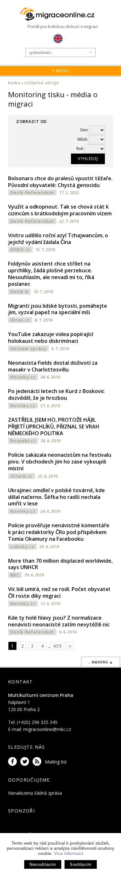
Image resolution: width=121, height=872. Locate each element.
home (14, 83)
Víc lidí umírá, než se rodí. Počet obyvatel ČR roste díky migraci (59, 592)
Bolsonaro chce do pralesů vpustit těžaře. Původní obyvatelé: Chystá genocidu (60, 182)
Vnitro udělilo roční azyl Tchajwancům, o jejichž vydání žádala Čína (58, 239)
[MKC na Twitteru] (25, 762)
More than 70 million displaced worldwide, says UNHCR (60, 564)
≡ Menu (60, 70)
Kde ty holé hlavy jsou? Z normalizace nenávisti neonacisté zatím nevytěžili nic (59, 621)
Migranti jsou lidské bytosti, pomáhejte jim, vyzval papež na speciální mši (57, 309)
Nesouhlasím (42, 864)
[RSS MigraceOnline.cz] (38, 762)
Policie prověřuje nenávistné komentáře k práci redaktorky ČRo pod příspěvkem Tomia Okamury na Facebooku (58, 532)
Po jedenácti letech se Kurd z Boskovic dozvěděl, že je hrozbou (56, 394)
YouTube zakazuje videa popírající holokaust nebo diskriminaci (50, 337)
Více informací (68, 853)
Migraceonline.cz (60, 14)
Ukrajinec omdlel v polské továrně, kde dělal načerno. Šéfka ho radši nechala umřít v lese (56, 497)
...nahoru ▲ (100, 662)
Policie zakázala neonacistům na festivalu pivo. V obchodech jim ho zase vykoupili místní (59, 461)
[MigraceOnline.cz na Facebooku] (13, 762)
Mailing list (56, 762)
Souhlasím (81, 864)
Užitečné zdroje (42, 83)
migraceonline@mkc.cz (47, 729)
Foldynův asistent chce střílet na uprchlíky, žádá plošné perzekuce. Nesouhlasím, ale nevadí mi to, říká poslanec (51, 273)
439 (57, 645)
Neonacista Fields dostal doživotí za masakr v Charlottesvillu (52, 366)
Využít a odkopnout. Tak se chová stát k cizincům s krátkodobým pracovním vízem (60, 210)
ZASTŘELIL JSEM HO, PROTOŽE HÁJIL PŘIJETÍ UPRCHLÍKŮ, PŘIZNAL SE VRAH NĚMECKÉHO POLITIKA (53, 426)
